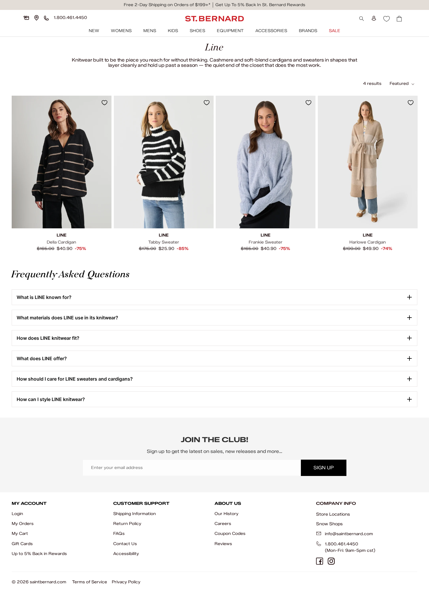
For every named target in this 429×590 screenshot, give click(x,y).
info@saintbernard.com (349, 533)
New (94, 30)
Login (17, 513)
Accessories (271, 30)
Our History (226, 513)
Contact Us (125, 543)
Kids (173, 30)
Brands (308, 30)
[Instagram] (331, 561)
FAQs (119, 533)
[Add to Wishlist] (104, 103)
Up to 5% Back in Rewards (39, 553)
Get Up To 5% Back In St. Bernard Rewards (260, 4)
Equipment (230, 30)
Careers (222, 523)
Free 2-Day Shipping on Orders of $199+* (167, 4)
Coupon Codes (229, 533)
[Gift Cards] (26, 18)
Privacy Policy (126, 582)
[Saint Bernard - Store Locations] (36, 18)
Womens (121, 30)
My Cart (20, 533)
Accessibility (126, 553)
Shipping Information (134, 513)
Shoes (197, 30)
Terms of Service (89, 582)
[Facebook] (319, 561)
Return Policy (127, 523)
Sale (334, 30)
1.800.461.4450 (341, 544)
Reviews (223, 543)
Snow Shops (329, 523)
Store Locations (333, 514)
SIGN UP (323, 467)
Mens (149, 30)
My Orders (23, 523)
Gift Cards (22, 543)
